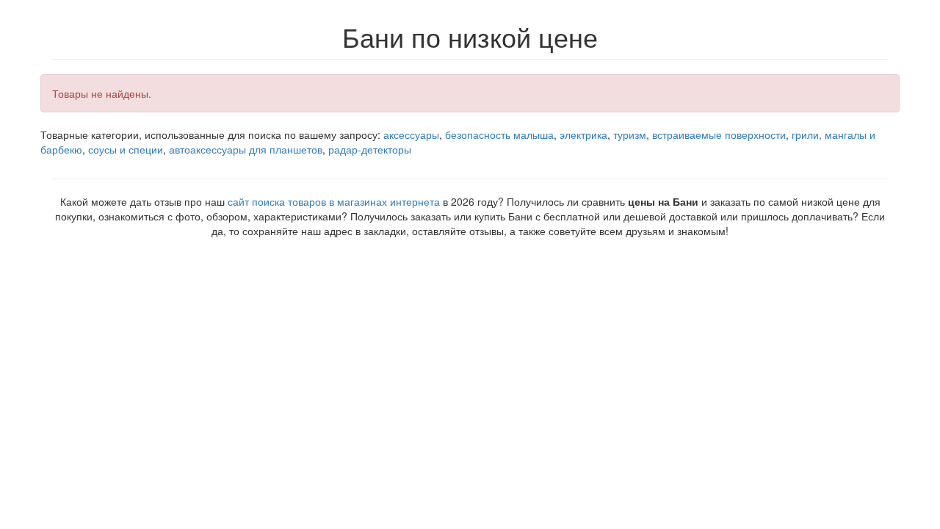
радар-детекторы (369, 149)
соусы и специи (125, 149)
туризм (629, 134)
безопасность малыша (499, 134)
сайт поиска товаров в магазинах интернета (334, 201)
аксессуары (411, 134)
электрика (583, 134)
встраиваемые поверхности (719, 134)
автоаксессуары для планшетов (245, 149)
